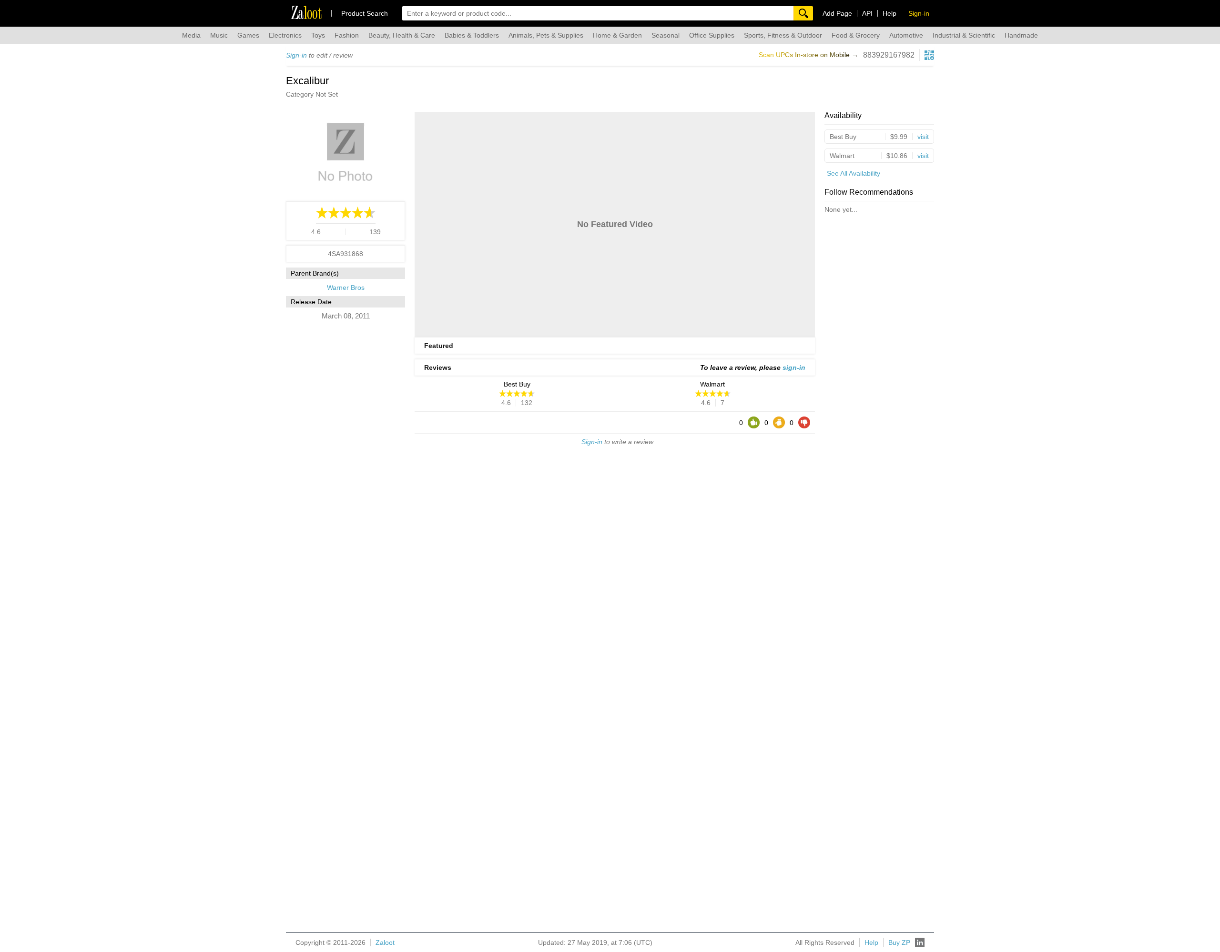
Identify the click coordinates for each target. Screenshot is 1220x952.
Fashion (347, 35)
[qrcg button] (929, 55)
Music (219, 35)
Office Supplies (711, 35)
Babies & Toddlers (472, 35)
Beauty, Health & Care (401, 35)
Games (248, 35)
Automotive (906, 35)
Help (889, 13)
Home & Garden (617, 35)
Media (191, 35)
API (867, 13)
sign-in (794, 367)
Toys (318, 35)
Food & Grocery (856, 35)
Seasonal (665, 35)
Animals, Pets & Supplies (545, 35)
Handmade (1021, 35)
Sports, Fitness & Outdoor (783, 35)
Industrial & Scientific (964, 35)
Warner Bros (346, 287)
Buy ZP (899, 942)
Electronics (285, 35)
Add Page (837, 13)
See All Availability (853, 173)
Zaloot (385, 942)
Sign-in (296, 55)
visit (923, 136)
